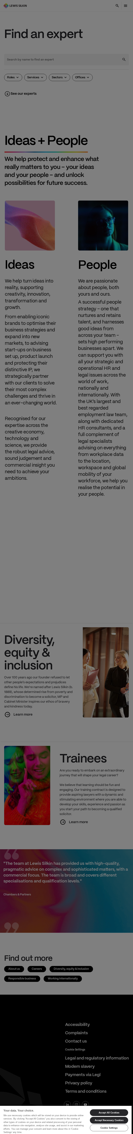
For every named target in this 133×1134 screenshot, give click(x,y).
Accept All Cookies (109, 1112)
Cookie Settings (109, 1128)
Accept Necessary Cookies (109, 1120)
